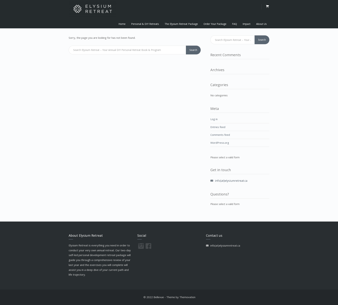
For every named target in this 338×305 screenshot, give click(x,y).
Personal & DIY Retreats (145, 24)
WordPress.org (219, 142)
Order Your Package (215, 24)
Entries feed (217, 127)
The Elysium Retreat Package (181, 24)
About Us (261, 24)
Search (193, 50)
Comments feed (220, 134)
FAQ (234, 24)
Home (122, 24)
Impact (247, 24)
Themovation (187, 297)
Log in (214, 119)
